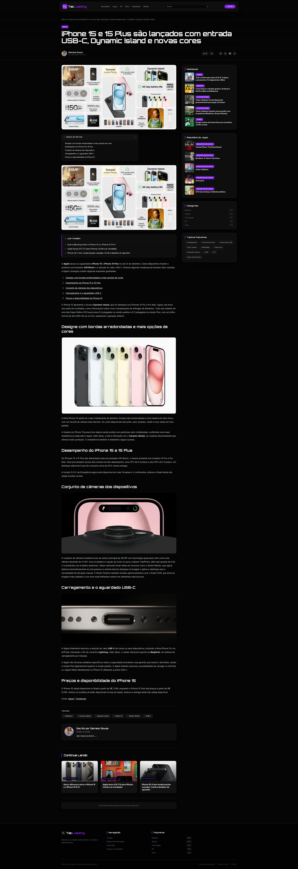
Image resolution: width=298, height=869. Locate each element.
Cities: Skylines (202, 169)
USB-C (147, 716)
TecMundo (81, 699)
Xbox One (218, 247)
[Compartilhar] (221, 53)
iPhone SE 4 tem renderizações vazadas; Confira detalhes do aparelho (156, 787)
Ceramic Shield (84, 716)
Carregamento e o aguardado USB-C (79, 154)
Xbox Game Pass (208, 242)
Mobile (146, 6)
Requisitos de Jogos (205, 144)
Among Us (200, 181)
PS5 (206, 252)
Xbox (127, 6)
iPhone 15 (118, 716)
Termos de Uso (223, 864)
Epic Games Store (193, 257)
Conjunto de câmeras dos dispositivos (79, 150)
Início (64, 19)
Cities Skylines (203, 97)
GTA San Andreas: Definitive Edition (210, 192)
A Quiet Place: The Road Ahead (208, 147)
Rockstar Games (193, 252)
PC (121, 6)
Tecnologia (73, 19)
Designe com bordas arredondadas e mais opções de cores (88, 143)
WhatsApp (205, 247)
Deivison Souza (75, 52)
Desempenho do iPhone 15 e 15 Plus (79, 147)
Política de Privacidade (207, 864)
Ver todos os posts (86, 736)
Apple (65, 27)
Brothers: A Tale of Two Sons (208, 158)
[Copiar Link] (235, 53)
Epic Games (191, 247)
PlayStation (136, 6)
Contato (234, 864)
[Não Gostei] (211, 53)
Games (199, 74)
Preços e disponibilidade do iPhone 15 (80, 157)
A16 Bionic (68, 716)
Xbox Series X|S (225, 242)
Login (230, 6)
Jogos (114, 6)
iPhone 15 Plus (133, 716)
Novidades (105, 6)
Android (200, 85)
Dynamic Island (102, 716)
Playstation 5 (191, 242)
